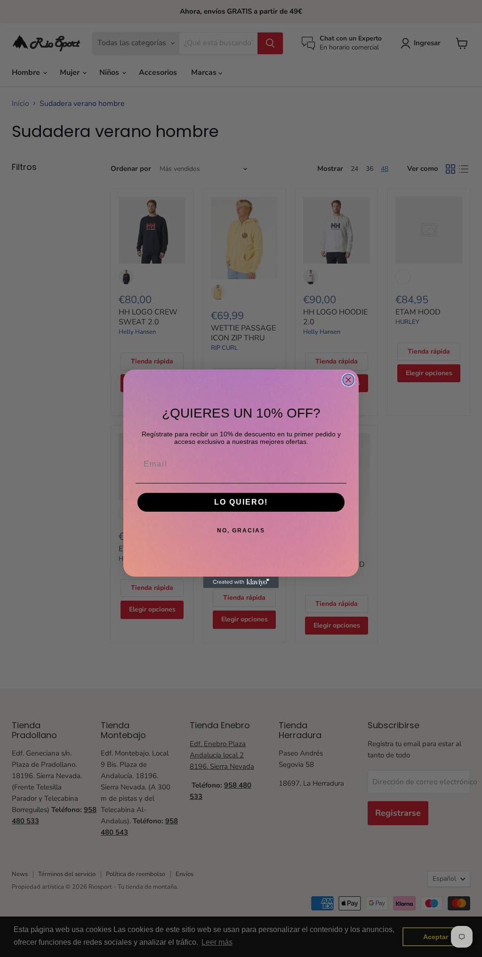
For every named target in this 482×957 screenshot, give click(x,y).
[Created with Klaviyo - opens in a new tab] (241, 582)
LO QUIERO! (241, 502)
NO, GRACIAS (241, 530)
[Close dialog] (348, 380)
